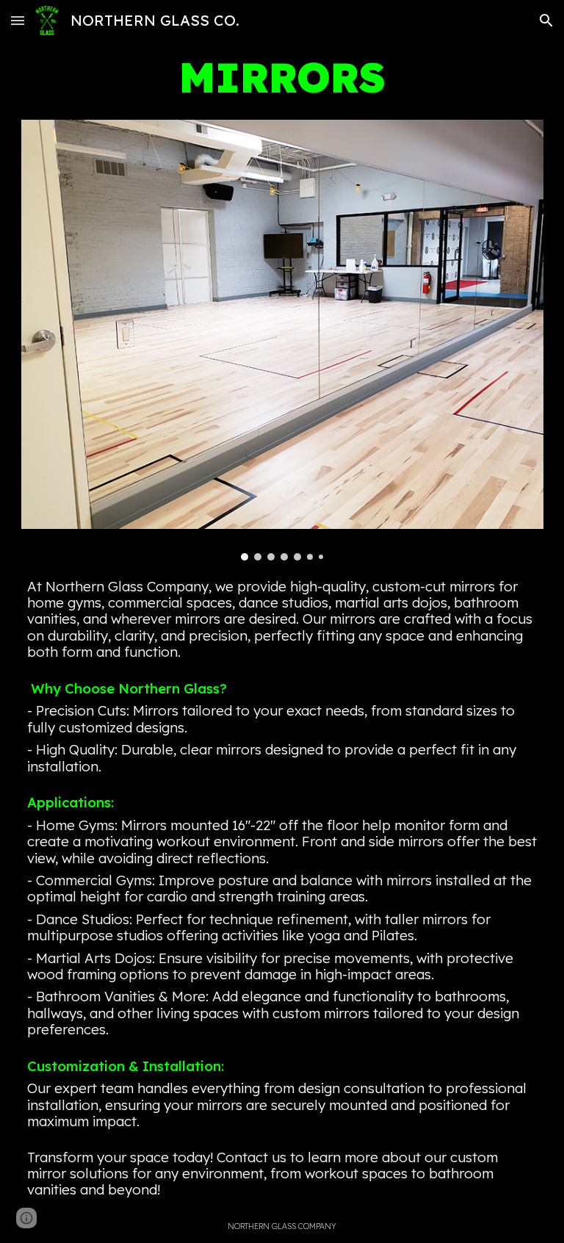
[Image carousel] (282, 340)
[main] (282, 77)
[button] (17, 20)
